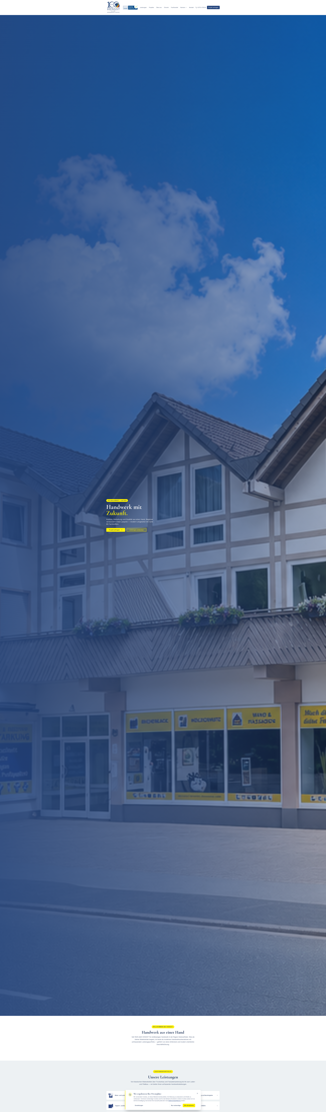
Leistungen (143, 7)
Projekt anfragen (213, 7)
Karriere (182, 7)
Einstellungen (139, 1105)
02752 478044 (201, 7)
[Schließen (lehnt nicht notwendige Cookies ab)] (197, 1093)
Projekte (151, 7)
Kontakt (191, 7)
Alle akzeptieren (189, 1105)
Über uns (159, 7)
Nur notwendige (176, 1105)
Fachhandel (174, 7)
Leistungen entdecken (136, 530)
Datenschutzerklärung (174, 1100)
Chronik (166, 7)
